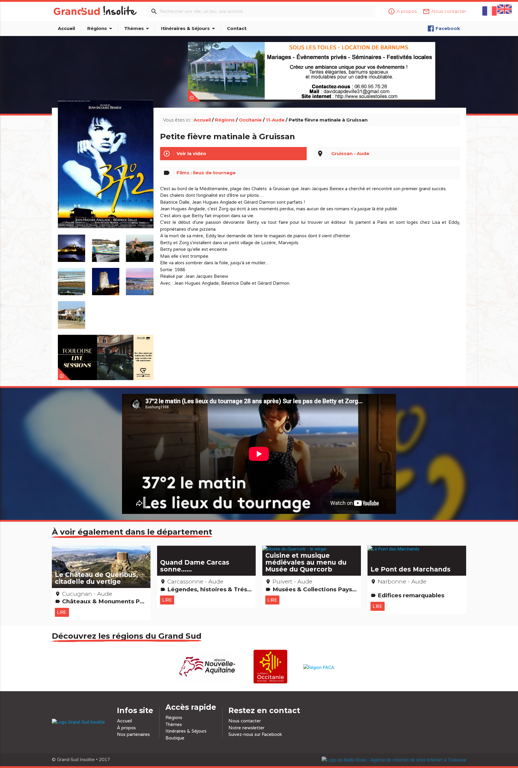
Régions (100, 28)
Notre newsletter (246, 727)
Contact (236, 28)
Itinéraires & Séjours (189, 28)
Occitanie (250, 120)
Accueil (66, 28)
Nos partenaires (133, 734)
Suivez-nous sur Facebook (255, 734)
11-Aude (275, 120)
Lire (62, 612)
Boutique (174, 738)
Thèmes (137, 28)
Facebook (448, 28)
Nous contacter (244, 721)
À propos (126, 727)
